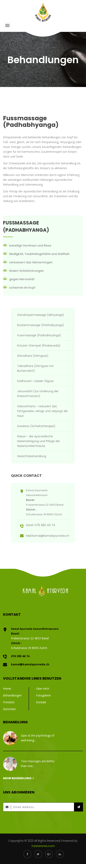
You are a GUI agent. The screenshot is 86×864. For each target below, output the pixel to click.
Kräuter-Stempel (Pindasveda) (38, 346)
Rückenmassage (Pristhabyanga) (40, 325)
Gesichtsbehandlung (31, 456)
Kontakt (41, 702)
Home (7, 688)
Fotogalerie (43, 695)
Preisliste (9, 702)
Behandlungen (12, 695)
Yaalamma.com (43, 846)
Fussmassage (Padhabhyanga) (39, 335)
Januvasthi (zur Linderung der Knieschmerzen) (38, 393)
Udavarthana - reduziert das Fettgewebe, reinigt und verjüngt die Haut (42, 411)
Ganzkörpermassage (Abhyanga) (40, 315)
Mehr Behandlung (17, 778)
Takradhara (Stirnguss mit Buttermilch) (35, 368)
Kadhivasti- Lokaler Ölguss (35, 381)
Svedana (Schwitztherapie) (36, 426)
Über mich (42, 688)
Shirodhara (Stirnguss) (32, 356)
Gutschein (9, 709)
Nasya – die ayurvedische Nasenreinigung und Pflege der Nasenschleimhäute (38, 441)
